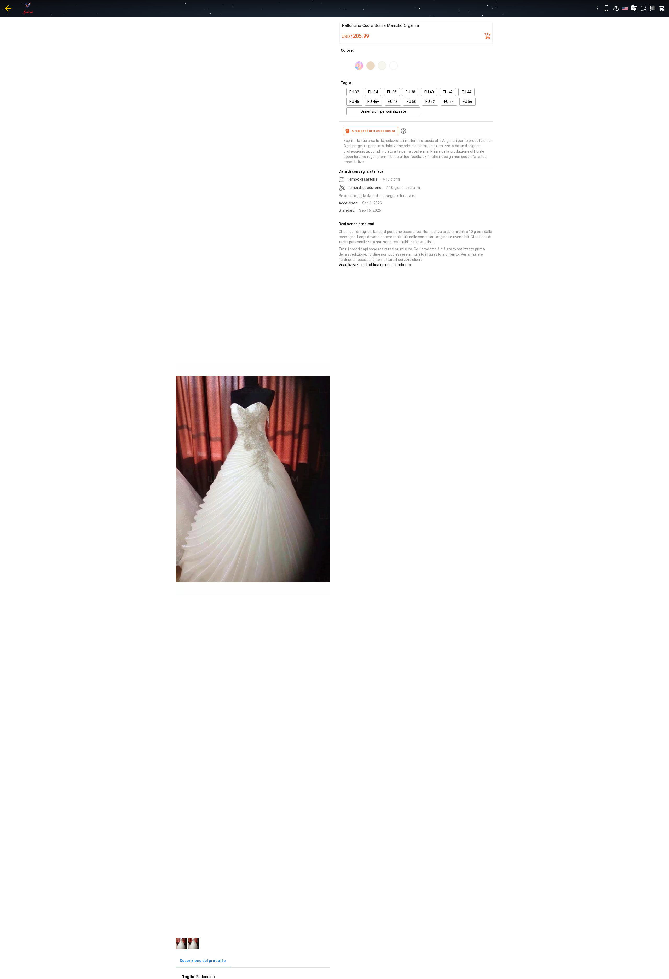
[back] (8, 8)
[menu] (597, 8)
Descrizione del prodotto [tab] (203, 961)
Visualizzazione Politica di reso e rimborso (375, 265)
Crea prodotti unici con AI (373, 131)
